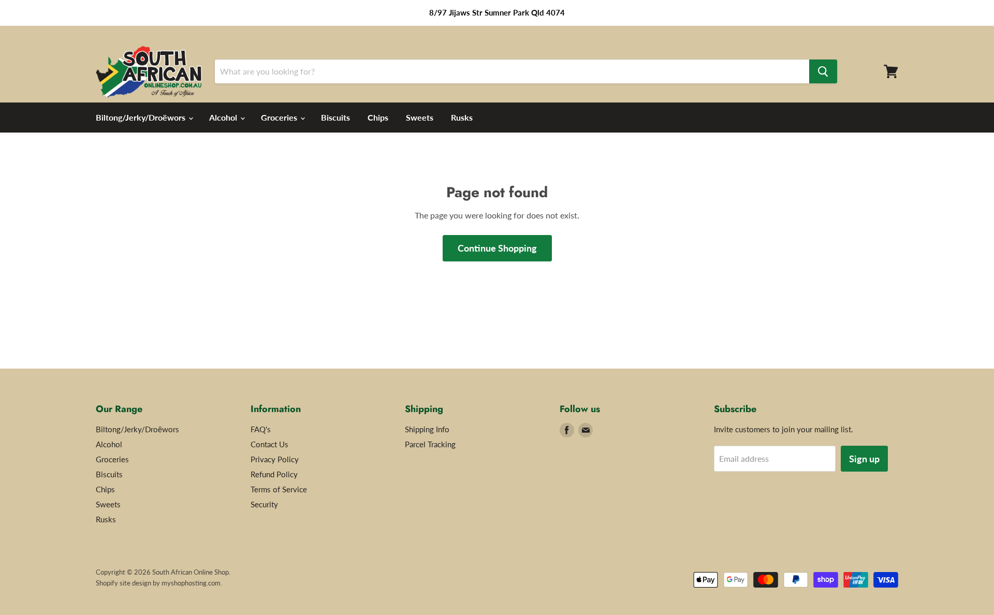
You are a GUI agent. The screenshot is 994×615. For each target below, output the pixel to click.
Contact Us (269, 444)
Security (264, 504)
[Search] (823, 71)
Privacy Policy (275, 459)
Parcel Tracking (430, 444)
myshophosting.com (191, 583)
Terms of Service (279, 489)
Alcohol (224, 117)
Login (886, 117)
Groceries (280, 117)
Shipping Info (427, 429)
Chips (378, 117)
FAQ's (261, 429)
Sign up (864, 458)
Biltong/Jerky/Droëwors (141, 117)
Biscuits (335, 117)
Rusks (462, 117)
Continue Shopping (497, 248)
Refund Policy (274, 474)
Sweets (419, 117)
